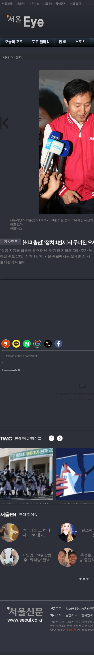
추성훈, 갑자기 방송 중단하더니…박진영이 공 (57, 560)
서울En (47, 3)
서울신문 (7, 3)
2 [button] (84, 579)
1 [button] (80, 579)
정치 (19, 57)
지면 (80, 608)
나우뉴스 (34, 3)
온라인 (88, 608)
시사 (6, 57)
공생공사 (60, 3)
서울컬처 (75, 3)
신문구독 (55, 608)
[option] (26, 473)
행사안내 (86, 615)
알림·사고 (71, 615)
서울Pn (20, 3)
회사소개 (55, 615)
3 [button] (87, 579)
